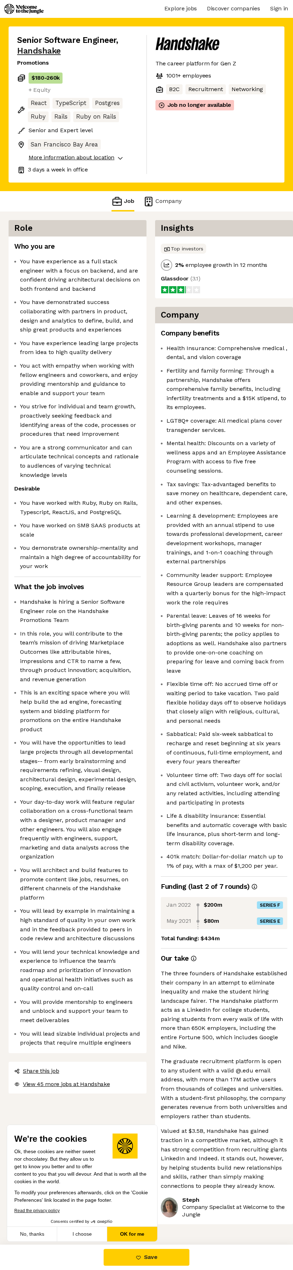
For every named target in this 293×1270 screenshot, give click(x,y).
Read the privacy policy (37, 1210)
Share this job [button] (41, 1070)
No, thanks (32, 1234)
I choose (82, 1234)
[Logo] (24, 9)
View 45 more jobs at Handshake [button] (66, 1084)
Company (168, 201)
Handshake (39, 51)
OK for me (132, 1234)
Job (129, 201)
